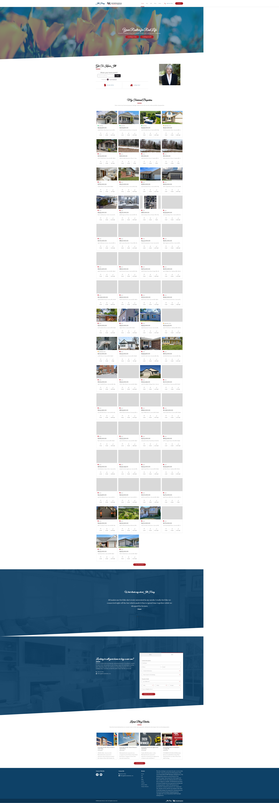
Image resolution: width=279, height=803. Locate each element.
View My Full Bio (110, 85)
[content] (139, 605)
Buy (147, 3)
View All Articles (139, 763)
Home (142, 3)
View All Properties (139, 564)
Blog (155, 3)
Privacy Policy (144, 784)
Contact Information (146, 660)
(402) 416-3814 (169, 3)
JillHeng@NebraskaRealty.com (104, 673)
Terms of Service (144, 786)
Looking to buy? (136, 85)
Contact (179, 3)
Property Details (145, 679)
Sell (151, 3)
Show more (143, 609)
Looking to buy (132, 37)
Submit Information (148, 694)
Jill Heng (100, 3)
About (159, 3)
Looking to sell (146, 37)
